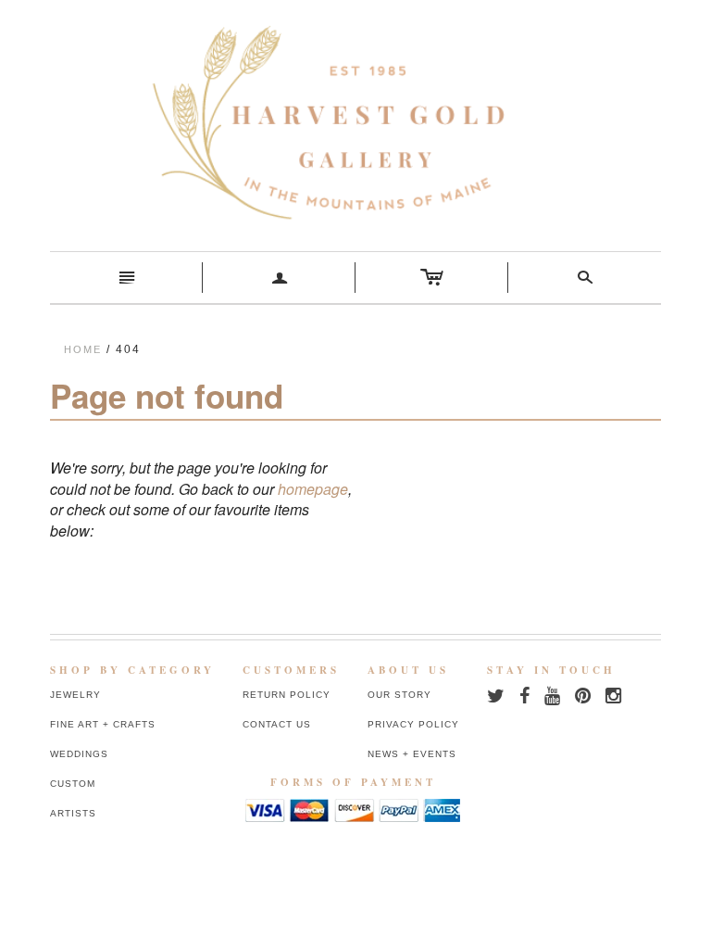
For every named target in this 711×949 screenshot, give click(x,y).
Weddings (79, 754)
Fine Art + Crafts (103, 724)
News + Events (412, 754)
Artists (73, 813)
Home (83, 349)
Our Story (399, 695)
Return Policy (287, 695)
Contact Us (277, 724)
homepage (313, 489)
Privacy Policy (413, 724)
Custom (72, 783)
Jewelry (75, 695)
